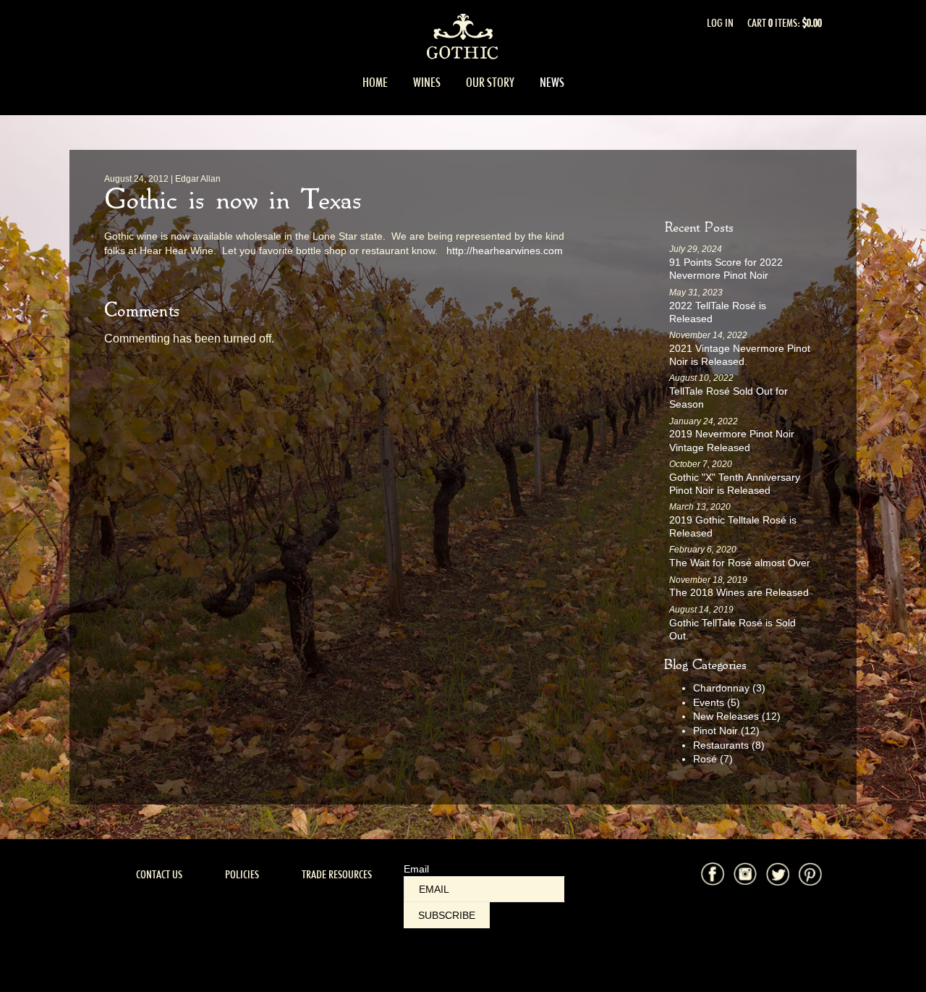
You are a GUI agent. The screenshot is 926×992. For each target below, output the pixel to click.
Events (716, 702)
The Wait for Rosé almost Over (739, 562)
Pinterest (810, 874)
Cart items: (784, 23)
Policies (242, 874)
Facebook (712, 874)
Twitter (777, 874)
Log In (720, 23)
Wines (427, 83)
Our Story (490, 83)
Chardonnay (729, 688)
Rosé (713, 759)
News (552, 83)
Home (375, 83)
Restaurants (729, 745)
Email (416, 869)
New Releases (737, 716)
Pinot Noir (726, 730)
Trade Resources (337, 874)
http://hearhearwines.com (504, 250)
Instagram (745, 874)
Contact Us (159, 874)
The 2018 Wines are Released (739, 592)
